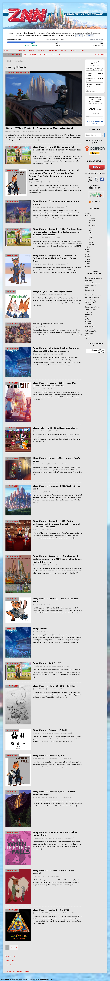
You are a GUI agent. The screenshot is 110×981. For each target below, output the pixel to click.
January (91, 244)
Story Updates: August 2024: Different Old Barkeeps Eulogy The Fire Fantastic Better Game (54, 258)
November (92, 220)
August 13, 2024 (40, 294)
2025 (89, 216)
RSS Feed (95, 202)
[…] (39, 140)
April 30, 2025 (35, 182)
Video (31, 51)
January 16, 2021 (40, 758)
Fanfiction (22, 51)
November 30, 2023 (41, 492)
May (90, 235)
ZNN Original (53, 51)
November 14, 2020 (41, 838)
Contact (8, 965)
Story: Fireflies (40, 629)
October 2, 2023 (40, 530)
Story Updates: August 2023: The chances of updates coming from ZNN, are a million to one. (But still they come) (57, 559)
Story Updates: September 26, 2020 (51, 910)
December (92, 218)
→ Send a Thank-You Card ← (95, 122)
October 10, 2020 (40, 876)
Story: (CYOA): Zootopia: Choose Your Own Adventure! (39, 128)
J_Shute (24, 131)
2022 (88, 252)
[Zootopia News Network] (55, 28)
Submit (73, 51)
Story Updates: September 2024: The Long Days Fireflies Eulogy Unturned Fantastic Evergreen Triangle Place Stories (57, 232)
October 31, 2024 (40, 207)
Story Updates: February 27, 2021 (50, 730)
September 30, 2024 (41, 238)
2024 (88, 247)
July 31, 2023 (38, 604)
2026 (88, 213)
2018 (88, 261)
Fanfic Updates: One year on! (48, 324)
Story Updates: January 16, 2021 (49, 756)
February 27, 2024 (40, 431)
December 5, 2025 (13, 131)
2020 (89, 257)
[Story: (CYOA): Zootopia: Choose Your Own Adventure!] (43, 98)
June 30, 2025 (39, 153)
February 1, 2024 (40, 464)
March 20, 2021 (39, 689)
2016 (88, 266)
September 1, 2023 (41, 565)
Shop (82, 51)
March (91, 240)
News (6, 51)
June (90, 232)
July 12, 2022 (38, 631)
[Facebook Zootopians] (96, 196)
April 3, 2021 (38, 666)
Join (98, 167)
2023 (88, 249)
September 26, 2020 (41, 913)
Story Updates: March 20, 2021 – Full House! (55, 686)
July (90, 230)
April (90, 237)
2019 (88, 259)
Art (13, 51)
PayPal (79, 35)
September (92, 225)
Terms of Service (10, 956)
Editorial (40, 51)
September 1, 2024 (41, 264)
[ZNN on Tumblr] (96, 181)
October (91, 223)
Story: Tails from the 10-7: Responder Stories (55, 428)
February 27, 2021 (40, 733)
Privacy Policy (9, 960)
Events (64, 51)
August (91, 228)
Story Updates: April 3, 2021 (47, 663)
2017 (88, 264)
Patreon (90, 35)
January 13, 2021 (40, 797)
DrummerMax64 (50, 666)
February (91, 242)
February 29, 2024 (40, 389)
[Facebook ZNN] (102, 181)
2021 (88, 254)
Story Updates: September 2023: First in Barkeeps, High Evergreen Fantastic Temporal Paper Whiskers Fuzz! (56, 524)
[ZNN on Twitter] (90, 181)
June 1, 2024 (38, 354)
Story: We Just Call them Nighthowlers (52, 292)
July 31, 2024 (38, 327)
